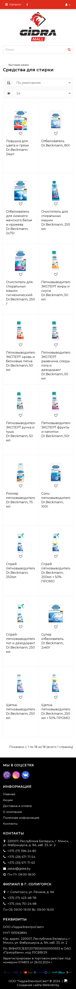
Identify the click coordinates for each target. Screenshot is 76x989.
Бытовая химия (19, 64)
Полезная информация (21, 818)
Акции (8, 800)
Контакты (10, 823)
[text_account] (68, 4)
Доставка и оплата (17, 806)
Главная (9, 794)
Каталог (15, 4)
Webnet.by (50, 985)
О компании (12, 812)
